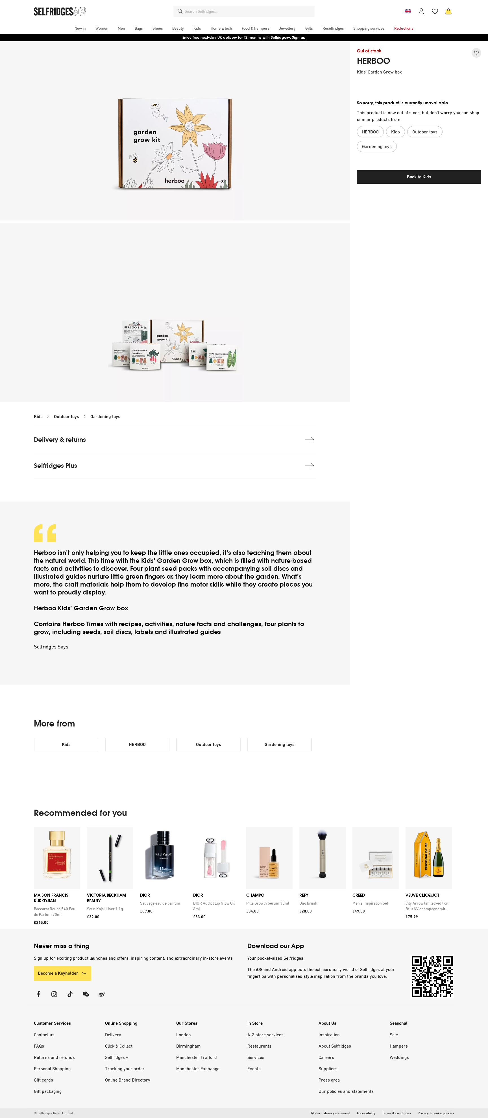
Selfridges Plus (55, 466)
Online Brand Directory (127, 1079)
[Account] (421, 11)
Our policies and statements (346, 1091)
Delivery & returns (60, 440)
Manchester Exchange (197, 1068)
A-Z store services (265, 1034)
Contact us (44, 1034)
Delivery (113, 1034)
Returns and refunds (54, 1057)
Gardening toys (105, 416)
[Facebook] (38, 997)
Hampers (399, 1045)
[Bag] (448, 11)
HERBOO (373, 61)
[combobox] (248, 11)
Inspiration (329, 1034)
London (183, 1034)
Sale (394, 1034)
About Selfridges (335, 1045)
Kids (38, 416)
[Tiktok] (70, 997)
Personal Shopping (52, 1068)
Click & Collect (118, 1045)
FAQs (39, 1045)
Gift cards (43, 1079)
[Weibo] (101, 997)
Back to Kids (419, 177)
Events (254, 1068)
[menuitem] (80, 28)
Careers (326, 1057)
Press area (329, 1079)
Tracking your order (125, 1068)
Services (255, 1057)
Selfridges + (116, 1057)
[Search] (180, 11)
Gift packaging (48, 1091)
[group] (243, 878)
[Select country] (407, 11)
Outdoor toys (66, 416)
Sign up (299, 37)
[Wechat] (85, 997)
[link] (56, 911)
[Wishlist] (435, 11)
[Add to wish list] (476, 53)
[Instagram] (54, 997)
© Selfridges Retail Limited (53, 1113)
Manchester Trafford (196, 1057)
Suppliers (328, 1068)
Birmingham (188, 1045)
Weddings (399, 1057)
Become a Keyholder (58, 973)
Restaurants (259, 1045)
